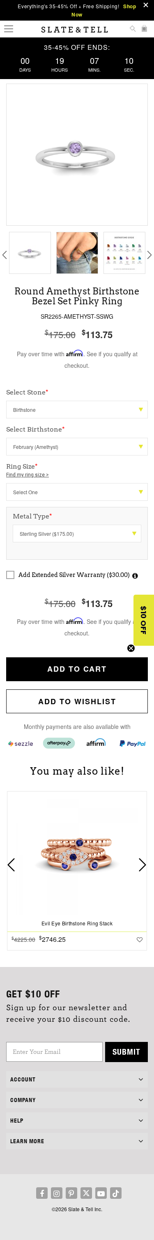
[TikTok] (116, 1193)
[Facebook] (42, 1193)
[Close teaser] (131, 648)
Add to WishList (77, 701)
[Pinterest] (71, 1193)
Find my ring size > (27, 475)
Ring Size (27, 470)
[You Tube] (101, 1193)
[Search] (133, 29)
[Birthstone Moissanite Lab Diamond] (77, 409)
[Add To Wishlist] (140, 939)
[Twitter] (86, 1193)
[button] (143, 620)
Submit (126, 1051)
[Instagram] (56, 1193)
